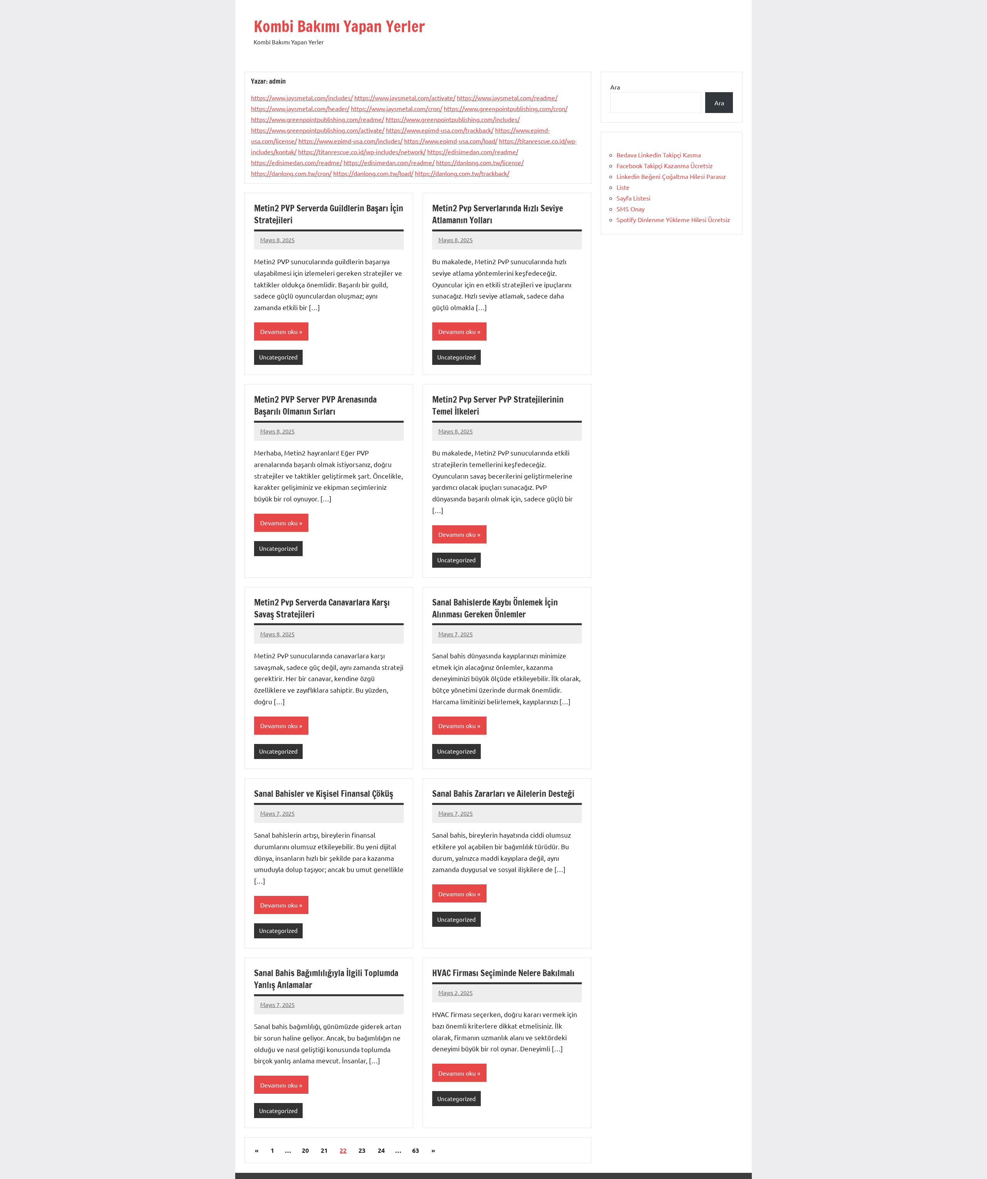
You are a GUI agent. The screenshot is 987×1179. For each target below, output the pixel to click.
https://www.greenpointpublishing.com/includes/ (453, 119)
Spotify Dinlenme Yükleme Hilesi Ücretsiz (673, 219)
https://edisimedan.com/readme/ (472, 151)
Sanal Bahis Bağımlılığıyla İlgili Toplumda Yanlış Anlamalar (326, 979)
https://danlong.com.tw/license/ (480, 162)
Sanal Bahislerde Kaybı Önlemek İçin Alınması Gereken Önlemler (495, 608)
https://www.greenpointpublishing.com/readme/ (317, 119)
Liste (623, 187)
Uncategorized (278, 357)
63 (415, 1150)
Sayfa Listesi (633, 198)
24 (381, 1150)
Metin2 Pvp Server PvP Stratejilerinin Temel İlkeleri (498, 405)
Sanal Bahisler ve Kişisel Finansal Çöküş (323, 793)
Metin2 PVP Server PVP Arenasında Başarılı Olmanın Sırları (315, 405)
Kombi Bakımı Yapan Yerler (339, 26)
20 (305, 1150)
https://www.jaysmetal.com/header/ (300, 108)
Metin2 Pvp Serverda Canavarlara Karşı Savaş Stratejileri (322, 608)
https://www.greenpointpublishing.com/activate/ (317, 130)
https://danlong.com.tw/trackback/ (462, 173)
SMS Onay (630, 209)
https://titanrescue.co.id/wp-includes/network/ (362, 151)
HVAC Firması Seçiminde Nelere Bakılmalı (503, 973)
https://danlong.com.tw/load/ (373, 173)
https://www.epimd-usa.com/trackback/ (440, 130)
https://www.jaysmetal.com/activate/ (404, 97)
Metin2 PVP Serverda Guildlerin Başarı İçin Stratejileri (328, 214)
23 (362, 1150)
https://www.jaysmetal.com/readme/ (507, 97)
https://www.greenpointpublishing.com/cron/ (506, 108)
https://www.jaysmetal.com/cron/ (396, 108)
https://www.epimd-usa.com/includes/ (350, 141)
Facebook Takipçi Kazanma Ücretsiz (664, 165)
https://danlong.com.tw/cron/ (291, 173)
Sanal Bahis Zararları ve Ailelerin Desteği (503, 793)
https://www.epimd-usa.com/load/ (450, 141)
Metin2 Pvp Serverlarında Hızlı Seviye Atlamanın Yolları (497, 214)
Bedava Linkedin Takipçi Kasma (658, 155)
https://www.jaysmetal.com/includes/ (302, 97)
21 (324, 1150)
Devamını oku (279, 331)
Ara (615, 87)
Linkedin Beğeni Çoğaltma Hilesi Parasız (671, 176)
